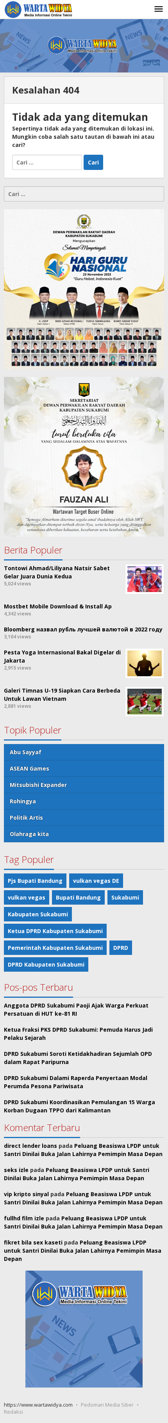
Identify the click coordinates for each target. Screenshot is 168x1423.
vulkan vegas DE (96, 880)
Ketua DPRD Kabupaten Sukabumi (55, 931)
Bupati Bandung (78, 897)
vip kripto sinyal (26, 1194)
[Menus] (158, 9)
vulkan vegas (26, 897)
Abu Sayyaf (25, 752)
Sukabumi (125, 897)
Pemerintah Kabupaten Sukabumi (55, 947)
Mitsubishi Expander (38, 784)
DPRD (120, 947)
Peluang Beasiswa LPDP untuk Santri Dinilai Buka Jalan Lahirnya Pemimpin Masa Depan (82, 1250)
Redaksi (13, 1411)
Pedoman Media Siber (107, 1404)
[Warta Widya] (39, 9)
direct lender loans (30, 1145)
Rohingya (23, 801)
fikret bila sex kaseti (33, 1242)
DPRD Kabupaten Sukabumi (46, 964)
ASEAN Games (29, 768)
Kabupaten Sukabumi (38, 914)
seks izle (16, 1170)
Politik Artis (26, 817)
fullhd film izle (24, 1218)
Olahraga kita (29, 834)
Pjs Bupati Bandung (35, 880)
